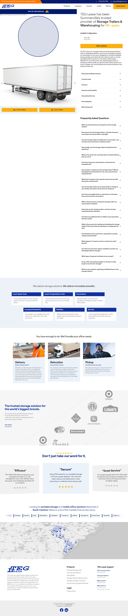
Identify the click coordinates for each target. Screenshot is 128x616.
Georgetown (69, 515)
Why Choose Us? (87, 107)
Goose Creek (80, 515)
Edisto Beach (28, 515)
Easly (19, 515)
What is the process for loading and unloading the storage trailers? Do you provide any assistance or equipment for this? (100, 226)
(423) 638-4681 (101, 572)
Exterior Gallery (21, 109)
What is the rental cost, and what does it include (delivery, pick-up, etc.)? (100, 156)
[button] (75, 83)
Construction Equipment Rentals (77, 583)
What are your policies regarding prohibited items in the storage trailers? (100, 270)
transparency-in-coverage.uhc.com (64, 606)
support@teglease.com (120, 1)
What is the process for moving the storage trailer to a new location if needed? (99, 203)
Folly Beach (39, 515)
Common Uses (86, 79)
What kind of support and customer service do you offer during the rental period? (100, 180)
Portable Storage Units (74, 570)
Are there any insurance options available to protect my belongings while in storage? (100, 249)
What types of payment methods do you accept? (98, 256)
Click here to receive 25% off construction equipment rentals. (18, 1)
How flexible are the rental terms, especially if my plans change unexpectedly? (100, 234)
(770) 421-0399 (101, 577)
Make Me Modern (69, 604)
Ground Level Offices (74, 573)
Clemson (11, 515)
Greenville (91, 515)
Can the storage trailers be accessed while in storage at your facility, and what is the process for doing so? (100, 188)
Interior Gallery (58, 109)
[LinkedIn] (66, 610)
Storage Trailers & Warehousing (77, 578)
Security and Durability (89, 90)
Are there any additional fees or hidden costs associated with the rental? (100, 218)
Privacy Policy (71, 591)
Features (84, 85)
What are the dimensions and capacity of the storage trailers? (99, 126)
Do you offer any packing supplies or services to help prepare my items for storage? (99, 263)
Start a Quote (101, 46)
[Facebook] (61, 610)
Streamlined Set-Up (88, 96)
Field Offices (71, 575)
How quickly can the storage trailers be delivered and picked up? (99, 148)
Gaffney (59, 515)
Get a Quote (8, 425)
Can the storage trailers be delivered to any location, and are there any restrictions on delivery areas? (100, 141)
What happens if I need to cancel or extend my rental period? (99, 242)
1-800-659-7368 (103, 1)
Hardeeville (119, 515)
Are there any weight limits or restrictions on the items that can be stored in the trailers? (100, 195)
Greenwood (101, 515)
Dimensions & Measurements (91, 73)
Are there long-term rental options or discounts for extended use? (98, 163)
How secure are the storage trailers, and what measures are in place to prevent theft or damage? (100, 133)
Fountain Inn (49, 515)
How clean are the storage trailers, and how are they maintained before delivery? (99, 210)
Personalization (87, 101)
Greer (110, 515)
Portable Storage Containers (76, 581)
